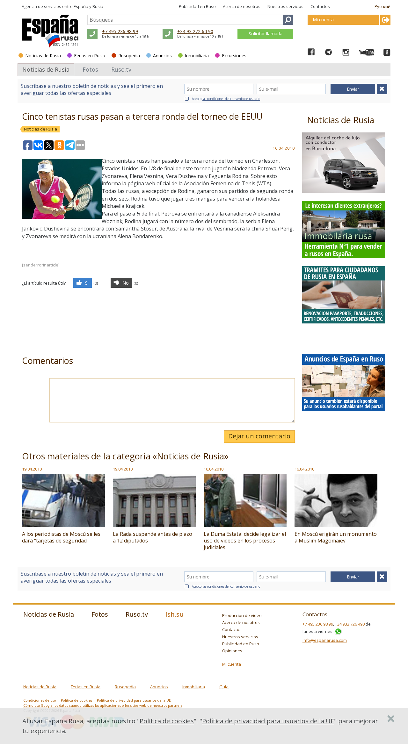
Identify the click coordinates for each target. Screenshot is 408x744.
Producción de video (242, 615)
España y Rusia (88, 6)
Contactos (320, 6)
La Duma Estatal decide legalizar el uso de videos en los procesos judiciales (245, 540)
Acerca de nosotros (241, 6)
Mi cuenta (231, 664)
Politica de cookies (76, 700)
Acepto (226, 98)
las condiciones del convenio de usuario (231, 98)
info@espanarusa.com (324, 640)
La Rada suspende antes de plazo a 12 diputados (152, 537)
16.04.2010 (213, 469)
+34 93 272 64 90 (195, 31)
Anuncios (162, 56)
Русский (382, 6)
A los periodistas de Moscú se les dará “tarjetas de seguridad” (61, 537)
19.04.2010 (32, 469)
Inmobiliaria (197, 56)
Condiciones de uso (39, 700)
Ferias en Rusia (89, 56)
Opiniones (232, 651)
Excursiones (234, 56)
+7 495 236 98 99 (120, 31)
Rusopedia (129, 56)
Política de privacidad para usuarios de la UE (134, 700)
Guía (224, 687)
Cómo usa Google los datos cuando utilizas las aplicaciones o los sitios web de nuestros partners (102, 705)
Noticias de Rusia (43, 56)
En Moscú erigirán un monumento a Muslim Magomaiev (336, 537)
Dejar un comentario (259, 436)
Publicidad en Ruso (197, 6)
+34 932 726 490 (350, 624)
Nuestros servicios (285, 6)
